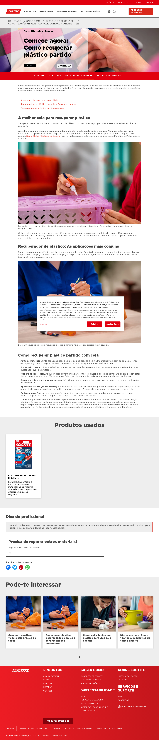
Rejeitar (94, 324)
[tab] (79, 657)
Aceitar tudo (113, 324)
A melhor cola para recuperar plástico (40, 100)
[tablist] (79, 657)
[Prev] (3, 623)
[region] (80, 313)
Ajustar (43, 324)
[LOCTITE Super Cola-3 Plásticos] (23, 466)
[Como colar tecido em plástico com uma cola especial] (98, 622)
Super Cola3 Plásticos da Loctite (43, 136)
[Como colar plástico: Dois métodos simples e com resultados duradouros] (60, 622)
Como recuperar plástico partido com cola (42, 108)
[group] (79, 467)
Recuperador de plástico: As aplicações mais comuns (48, 104)
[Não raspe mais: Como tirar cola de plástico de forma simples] (135, 622)
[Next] (156, 623)
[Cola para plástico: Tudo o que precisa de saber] (23, 622)
